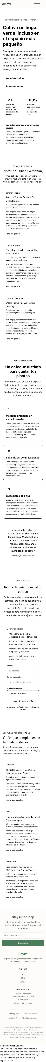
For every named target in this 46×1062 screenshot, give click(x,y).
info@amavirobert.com (23, 1003)
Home (23, 974)
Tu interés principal (14, 688)
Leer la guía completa (14, 800)
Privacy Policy (14, 1014)
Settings (19, 1045)
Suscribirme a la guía (23, 701)
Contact (23, 982)
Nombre (10, 666)
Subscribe (23, 943)
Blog (23, 978)
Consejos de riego (14, 86)
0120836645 (23, 1000)
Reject (3, 1060)
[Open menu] (38, 3)
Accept (9, 1060)
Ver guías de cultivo (15, 78)
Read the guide (13, 234)
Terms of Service (30, 1014)
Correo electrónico (14, 677)
